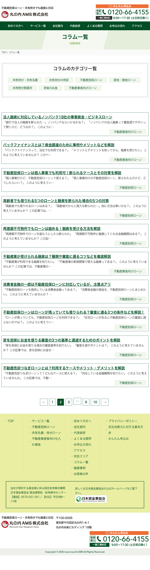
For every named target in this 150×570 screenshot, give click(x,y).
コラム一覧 (81, 462)
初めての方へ (15, 26)
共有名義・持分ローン (46, 432)
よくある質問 (95, 26)
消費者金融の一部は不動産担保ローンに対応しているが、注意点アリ (57, 284)
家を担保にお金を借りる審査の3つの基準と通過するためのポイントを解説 (61, 340)
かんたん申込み (122, 6)
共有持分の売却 (59, 80)
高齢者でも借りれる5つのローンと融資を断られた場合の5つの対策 (56, 200)
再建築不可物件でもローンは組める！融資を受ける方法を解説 (51, 228)
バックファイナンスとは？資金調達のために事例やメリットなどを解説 (58, 145)
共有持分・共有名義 (25, 80)
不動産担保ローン (91, 80)
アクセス (137, 26)
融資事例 (79, 468)
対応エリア (81, 456)
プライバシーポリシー (122, 421)
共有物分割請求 (22, 87)
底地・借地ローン (125, 80)
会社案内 (58, 26)
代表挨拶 (75, 26)
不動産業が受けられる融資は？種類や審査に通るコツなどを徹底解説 (57, 256)
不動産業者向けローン (83, 87)
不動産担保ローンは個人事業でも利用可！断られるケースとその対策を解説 (62, 173)
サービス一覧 (38, 26)
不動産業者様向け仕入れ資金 (46, 441)
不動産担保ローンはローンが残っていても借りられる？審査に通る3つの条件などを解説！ (74, 312)
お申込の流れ (117, 26)
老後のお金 (50, 87)
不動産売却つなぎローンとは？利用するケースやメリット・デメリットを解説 (64, 368)
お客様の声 (81, 473)
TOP (3, 52)
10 (95, 402)
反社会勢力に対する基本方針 (125, 429)
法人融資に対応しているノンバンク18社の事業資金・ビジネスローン (57, 117)
